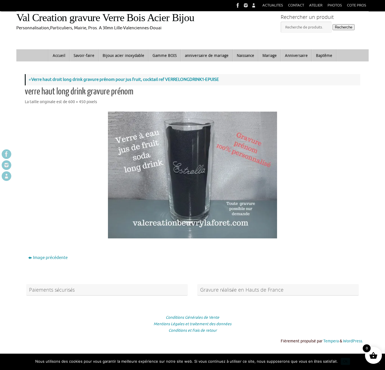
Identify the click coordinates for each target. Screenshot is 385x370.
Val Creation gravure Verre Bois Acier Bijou (105, 17)
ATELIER (315, 5)
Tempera (331, 341)
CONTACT (296, 5)
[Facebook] (237, 5)
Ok (345, 361)
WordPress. (353, 341)
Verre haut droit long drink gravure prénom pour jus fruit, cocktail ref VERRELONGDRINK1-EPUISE (123, 79)
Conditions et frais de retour (193, 330)
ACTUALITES (272, 5)
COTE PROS (356, 5)
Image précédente (50, 257)
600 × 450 (77, 101)
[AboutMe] (253, 5)
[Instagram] (245, 5)
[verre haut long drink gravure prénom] (192, 175)
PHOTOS (335, 5)
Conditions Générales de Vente (192, 317)
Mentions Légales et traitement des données (192, 324)
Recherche (343, 27)
